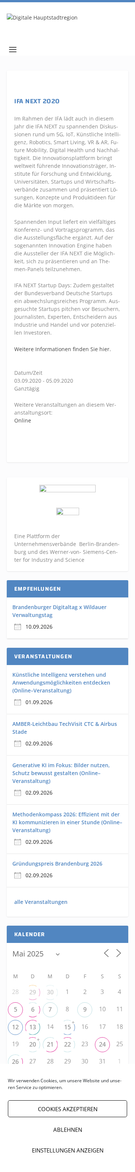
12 (15, 1027)
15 (67, 1027)
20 (32, 1044)
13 (32, 1027)
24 (102, 1044)
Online (22, 420)
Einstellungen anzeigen (68, 1150)
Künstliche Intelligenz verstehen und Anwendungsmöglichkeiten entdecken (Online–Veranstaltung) (61, 682)
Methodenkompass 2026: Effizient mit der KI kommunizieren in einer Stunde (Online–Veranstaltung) (67, 822)
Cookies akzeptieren (68, 1109)
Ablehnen (67, 1129)
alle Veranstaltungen (41, 901)
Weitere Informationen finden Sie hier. (62, 349)
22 (67, 1044)
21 (50, 1044)
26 (15, 1061)
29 (32, 992)
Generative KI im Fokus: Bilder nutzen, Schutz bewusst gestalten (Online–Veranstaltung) (61, 773)
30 (50, 992)
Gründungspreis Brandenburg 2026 (57, 863)
